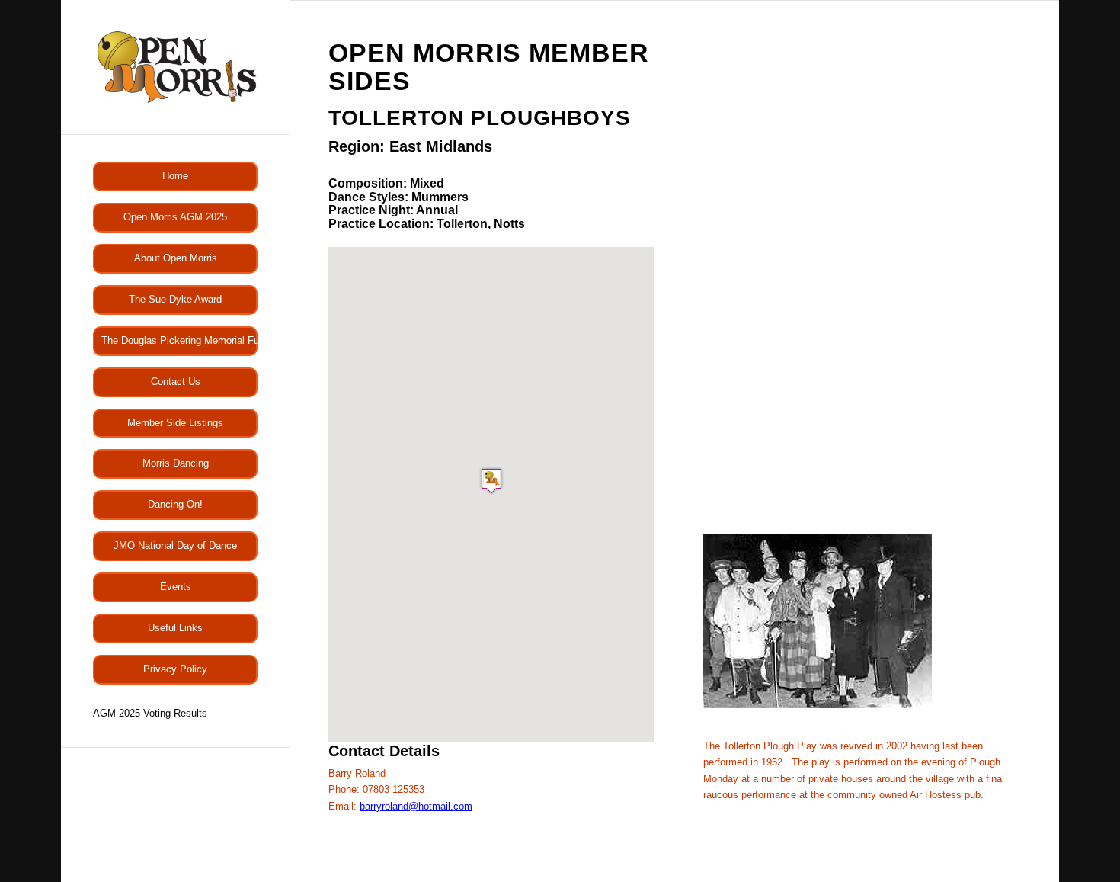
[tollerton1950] (817, 704)
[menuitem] (175, 176)
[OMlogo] (175, 67)
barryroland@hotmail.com (416, 806)
